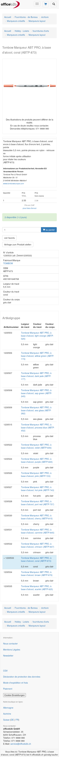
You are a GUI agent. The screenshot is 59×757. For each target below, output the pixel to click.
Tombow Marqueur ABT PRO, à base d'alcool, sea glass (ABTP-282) (36, 410)
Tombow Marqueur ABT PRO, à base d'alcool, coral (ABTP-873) (36, 559)
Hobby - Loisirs (22, 30)
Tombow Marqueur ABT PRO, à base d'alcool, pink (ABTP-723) (36, 474)
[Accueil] (10, 4)
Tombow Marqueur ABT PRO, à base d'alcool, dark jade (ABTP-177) (36, 376)
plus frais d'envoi (29, 208)
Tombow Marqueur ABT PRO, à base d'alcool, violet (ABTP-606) (36, 446)
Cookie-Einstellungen (14, 695)
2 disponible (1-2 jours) (16, 217)
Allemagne (8, 707)
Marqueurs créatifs (16, 20)
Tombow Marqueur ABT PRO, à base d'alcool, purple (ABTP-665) (37, 460)
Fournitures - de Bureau (26, 17)
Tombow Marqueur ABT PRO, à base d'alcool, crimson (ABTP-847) (37, 545)
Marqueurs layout (37, 20)
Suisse (6, 719)
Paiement (7, 688)
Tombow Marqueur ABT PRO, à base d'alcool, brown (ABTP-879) (36, 573)
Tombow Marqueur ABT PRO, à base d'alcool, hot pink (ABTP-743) (37, 489)
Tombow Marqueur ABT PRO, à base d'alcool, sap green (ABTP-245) (36, 393)
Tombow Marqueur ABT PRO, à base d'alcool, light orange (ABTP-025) (37, 335)
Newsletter (8, 655)
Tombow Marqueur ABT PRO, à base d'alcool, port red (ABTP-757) (37, 503)
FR (17, 719)
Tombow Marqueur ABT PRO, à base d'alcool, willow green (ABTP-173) (37, 355)
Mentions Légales (11, 649)
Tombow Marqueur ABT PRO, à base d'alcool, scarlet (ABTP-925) (37, 588)
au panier (50, 229)
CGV (5, 670)
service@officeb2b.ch (20, 743)
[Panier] (46, 4)
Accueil (7, 17)
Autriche (7, 713)
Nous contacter (10, 643)
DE (12, 719)
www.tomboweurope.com (13, 183)
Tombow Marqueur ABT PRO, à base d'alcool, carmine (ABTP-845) (37, 531)
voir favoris (9, 237)
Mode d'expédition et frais (15, 682)
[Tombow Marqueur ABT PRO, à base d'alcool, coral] (29, 86)
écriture (45, 17)
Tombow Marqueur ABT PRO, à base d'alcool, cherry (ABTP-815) (37, 517)
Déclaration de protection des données (21, 676)
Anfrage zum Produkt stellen (17, 244)
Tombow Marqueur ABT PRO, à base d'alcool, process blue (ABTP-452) (37, 427)
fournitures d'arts (41, 30)
